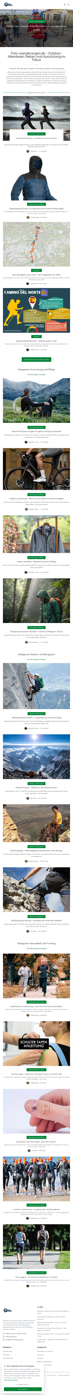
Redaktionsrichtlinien (63, 1375)
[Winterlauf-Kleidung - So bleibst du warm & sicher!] (36, 118)
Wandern (36, 336)
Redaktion (7, 1347)
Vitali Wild (6, 1355)
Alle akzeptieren (23, 1389)
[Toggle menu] (68, 5)
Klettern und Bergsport (36, 713)
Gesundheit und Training (36, 134)
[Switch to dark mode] (64, 4)
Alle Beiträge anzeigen (36, 374)
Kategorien (41, 1347)
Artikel (40, 1307)
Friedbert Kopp (7, 1351)
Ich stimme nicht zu (23, 1384)
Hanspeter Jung (8, 1358)
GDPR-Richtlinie (51, 1375)
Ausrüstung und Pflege (36, 23)
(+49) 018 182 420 (11, 1336)
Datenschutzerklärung (11, 1380)
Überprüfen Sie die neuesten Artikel (36, 359)
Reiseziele (36, 270)
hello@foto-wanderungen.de (14, 1340)
